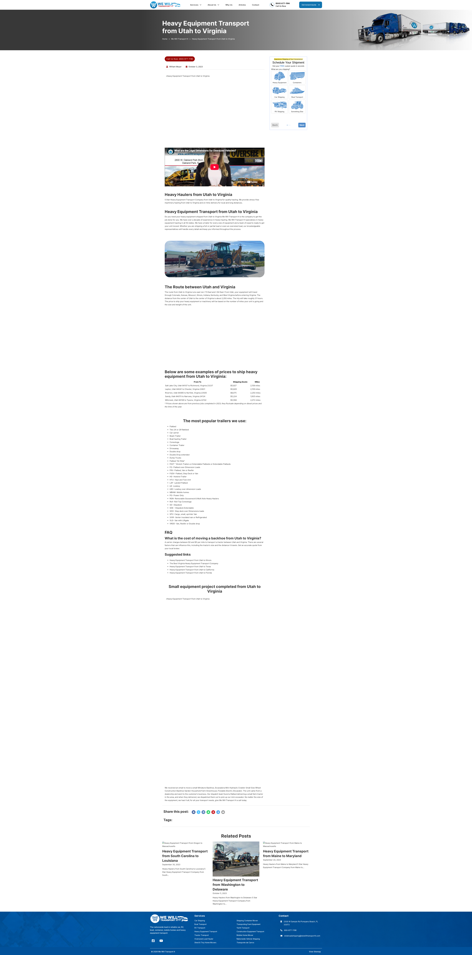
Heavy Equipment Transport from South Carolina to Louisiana (185, 856)
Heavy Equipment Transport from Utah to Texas (190, 566)
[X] (198, 812)
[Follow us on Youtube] (161, 941)
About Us (212, 5)
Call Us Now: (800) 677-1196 (180, 59)
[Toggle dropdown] (200, 5)
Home (164, 39)
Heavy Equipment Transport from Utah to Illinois (190, 560)
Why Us (228, 5)
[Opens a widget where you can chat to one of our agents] (463, 951)
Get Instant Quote (309, 5)
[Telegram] (218, 812)
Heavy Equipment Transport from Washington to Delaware (235, 884)
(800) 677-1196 (283, 3)
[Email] (223, 812)
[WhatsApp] (208, 812)
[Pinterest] (213, 812)
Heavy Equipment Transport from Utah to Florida (191, 573)
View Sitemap (315, 952)
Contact (255, 5)
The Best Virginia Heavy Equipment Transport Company (194, 563)
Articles (242, 5)
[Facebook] (193, 812)
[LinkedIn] (203, 812)
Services (194, 5)
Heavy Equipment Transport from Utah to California (192, 570)
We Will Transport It (179, 39)
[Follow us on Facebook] (153, 941)
